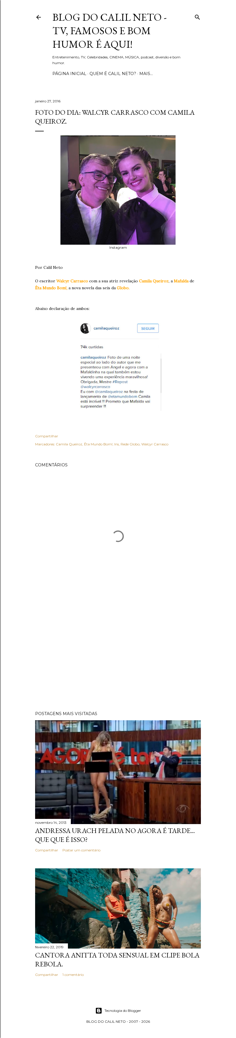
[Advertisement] (118, 656)
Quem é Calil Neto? (113, 73)
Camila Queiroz (69, 444)
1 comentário (73, 974)
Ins (116, 444)
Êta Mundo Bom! (98, 444)
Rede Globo (130, 444)
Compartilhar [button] (46, 436)
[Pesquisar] (197, 16)
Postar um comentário (81, 850)
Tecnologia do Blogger (122, 1010)
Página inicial (69, 73)
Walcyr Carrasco (154, 444)
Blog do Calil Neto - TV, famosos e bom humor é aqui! (109, 30)
